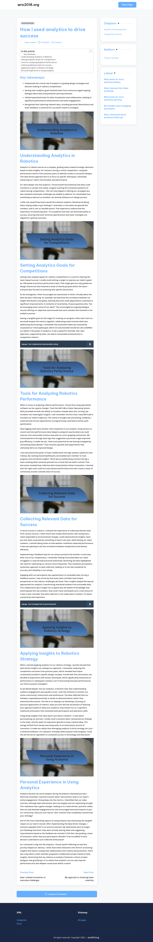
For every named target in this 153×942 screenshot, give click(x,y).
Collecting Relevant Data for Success (36, 65)
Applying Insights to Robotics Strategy (37, 68)
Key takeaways (30, 54)
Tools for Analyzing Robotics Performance (39, 62)
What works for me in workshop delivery (114, 80)
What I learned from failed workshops (116, 89)
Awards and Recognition (115, 29)
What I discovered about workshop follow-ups (115, 116)
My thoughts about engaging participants (117, 107)
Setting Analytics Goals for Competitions (38, 59)
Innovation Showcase (28, 23)
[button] (127, 5)
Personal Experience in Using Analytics (37, 70)
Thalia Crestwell (111, 58)
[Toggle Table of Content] (90, 51)
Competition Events (113, 34)
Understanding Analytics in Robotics (36, 57)
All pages (82, 920)
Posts (19, 923)
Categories (21, 920)
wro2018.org (28, 5)
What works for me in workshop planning (114, 98)
